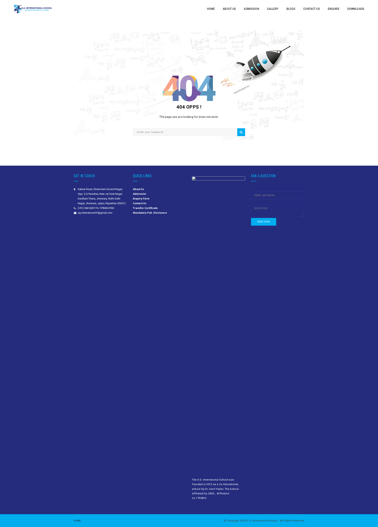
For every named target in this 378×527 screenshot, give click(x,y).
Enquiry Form (141, 198)
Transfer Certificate (145, 208)
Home (77, 520)
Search (241, 132)
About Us (138, 189)
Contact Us (139, 203)
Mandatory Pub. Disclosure (150, 212)
